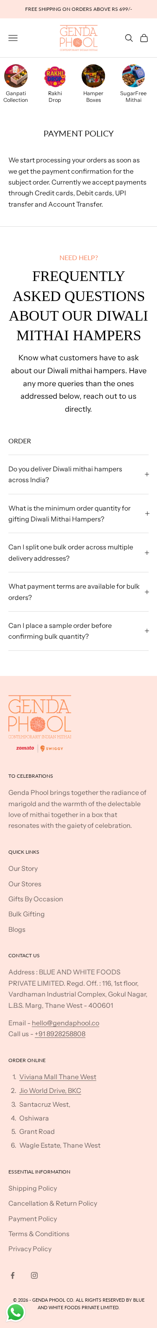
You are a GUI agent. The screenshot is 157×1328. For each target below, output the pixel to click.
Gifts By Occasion (35, 899)
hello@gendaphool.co (65, 1023)
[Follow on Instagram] (34, 1275)
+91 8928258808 (60, 1034)
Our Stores (24, 884)
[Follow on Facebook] (12, 1275)
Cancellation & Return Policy (52, 1203)
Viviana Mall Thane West (57, 1077)
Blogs (17, 929)
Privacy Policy (29, 1249)
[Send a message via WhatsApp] (15, 1312)
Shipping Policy (32, 1188)
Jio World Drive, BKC (50, 1090)
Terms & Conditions (38, 1233)
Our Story (23, 868)
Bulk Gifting (26, 914)
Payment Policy (32, 1218)
